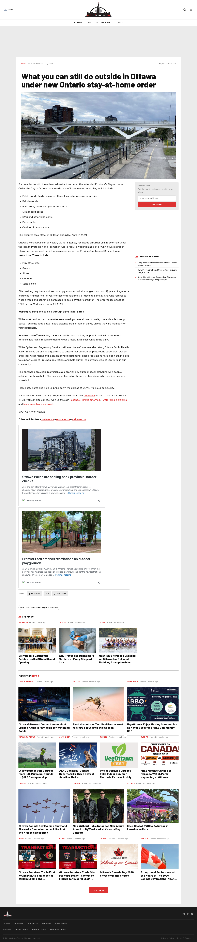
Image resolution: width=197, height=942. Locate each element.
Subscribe (157, 205)
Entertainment (104, 22)
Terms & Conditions (185, 938)
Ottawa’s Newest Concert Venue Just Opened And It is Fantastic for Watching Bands (44, 728)
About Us (18, 923)
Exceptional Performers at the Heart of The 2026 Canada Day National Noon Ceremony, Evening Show (158, 877)
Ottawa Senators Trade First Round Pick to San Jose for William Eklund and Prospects (36, 877)
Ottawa (78, 22)
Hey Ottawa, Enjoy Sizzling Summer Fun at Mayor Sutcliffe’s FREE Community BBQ (152, 728)
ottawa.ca (89, 395)
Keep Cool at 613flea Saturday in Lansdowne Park (147, 827)
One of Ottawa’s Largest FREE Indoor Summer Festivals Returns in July (115, 774)
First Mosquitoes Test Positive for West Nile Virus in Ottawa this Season (98, 726)
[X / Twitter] (192, 914)
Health (62, 622)
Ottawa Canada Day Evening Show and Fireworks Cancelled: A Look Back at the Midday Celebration (42, 829)
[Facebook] (187, 914)
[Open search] (184, 10)
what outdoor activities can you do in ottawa (39, 607)
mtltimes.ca (79, 419)
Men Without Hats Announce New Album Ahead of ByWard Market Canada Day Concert (98, 829)
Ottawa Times (21, 929)
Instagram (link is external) (38, 404)
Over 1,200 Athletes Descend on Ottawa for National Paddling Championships (157, 278)
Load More (98, 890)
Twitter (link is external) (114, 399)
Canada (22, 783)
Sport (102, 622)
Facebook (36, 594)
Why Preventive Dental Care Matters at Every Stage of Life (157, 271)
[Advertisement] (98, 41)
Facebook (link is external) (85, 399)
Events (103, 737)
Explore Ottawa (26, 737)
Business (23, 622)
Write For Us (61, 923)
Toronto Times (39, 929)
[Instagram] (183, 914)
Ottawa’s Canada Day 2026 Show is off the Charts (117, 874)
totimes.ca (47, 419)
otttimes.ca (63, 419)
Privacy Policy (167, 938)
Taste (120, 22)
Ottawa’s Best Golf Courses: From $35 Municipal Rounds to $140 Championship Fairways (36, 775)
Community (132, 682)
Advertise (46, 923)
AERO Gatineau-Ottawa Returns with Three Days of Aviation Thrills (76, 774)
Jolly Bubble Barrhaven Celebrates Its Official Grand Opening (157, 264)
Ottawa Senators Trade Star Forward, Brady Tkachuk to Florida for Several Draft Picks (77, 877)
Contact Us (32, 923)
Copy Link (61, 594)
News (24, 63)
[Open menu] (191, 10)
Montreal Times (58, 929)
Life (89, 22)
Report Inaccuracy (167, 63)
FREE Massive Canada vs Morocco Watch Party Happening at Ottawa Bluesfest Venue (156, 775)
